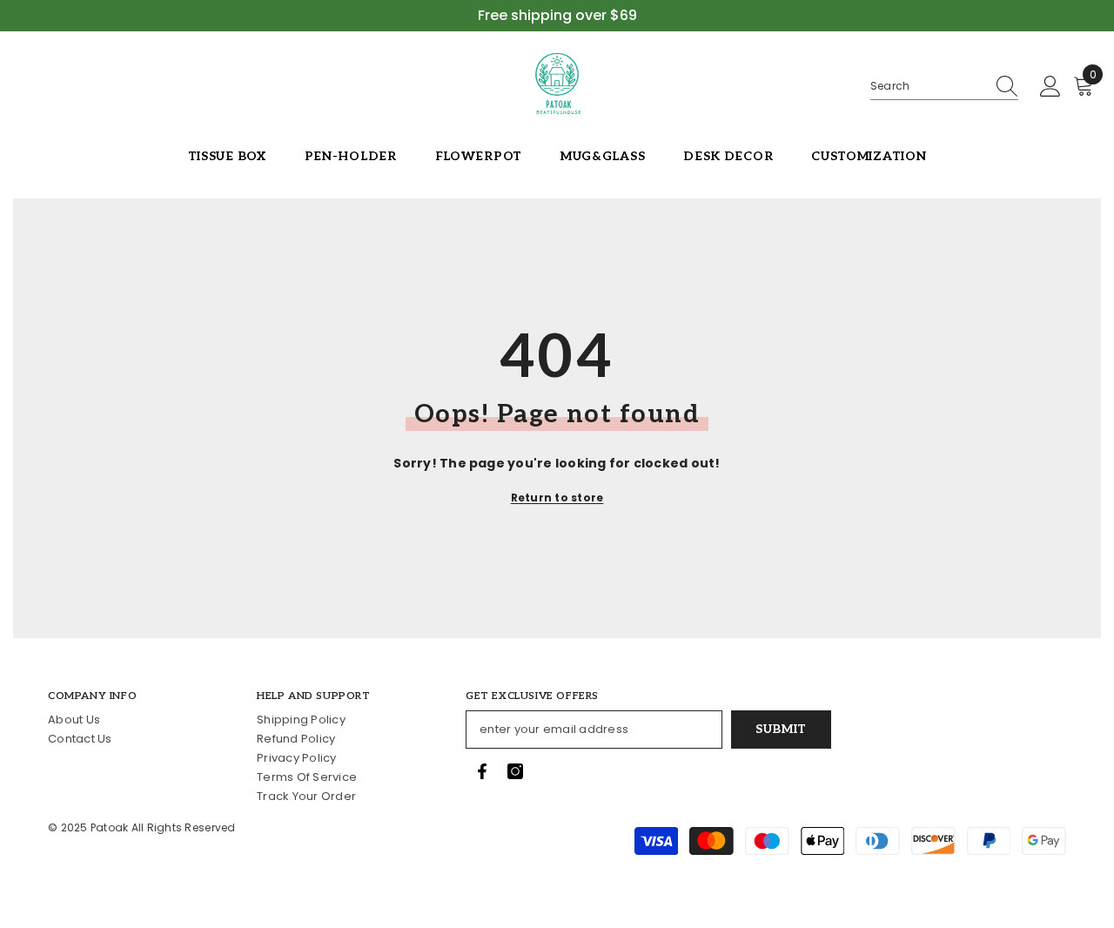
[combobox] (927, 86)
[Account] (1050, 87)
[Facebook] (482, 771)
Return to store (557, 497)
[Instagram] (515, 771)
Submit (781, 729)
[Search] (944, 86)
